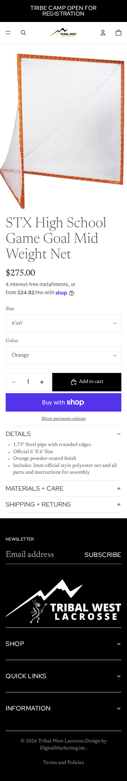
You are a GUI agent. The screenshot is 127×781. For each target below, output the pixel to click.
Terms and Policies (63, 762)
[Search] (23, 32)
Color (12, 341)
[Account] (103, 32)
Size (10, 309)
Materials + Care (35, 488)
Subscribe (103, 555)
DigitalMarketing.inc (63, 748)
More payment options (64, 419)
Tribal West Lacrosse (61, 741)
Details (18, 434)
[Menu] (8, 32)
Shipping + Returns (38, 504)
